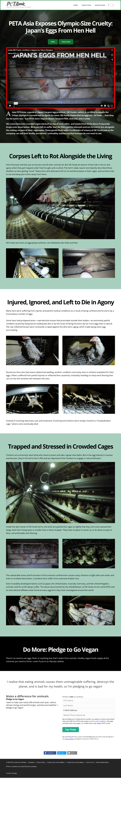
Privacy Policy (41, 762)
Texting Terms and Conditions (75, 762)
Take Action (86, 5)
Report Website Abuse (102, 762)
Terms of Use (90, 762)
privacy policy (69, 739)
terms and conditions (98, 721)
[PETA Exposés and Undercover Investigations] (18, 5)
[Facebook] (108, 5)
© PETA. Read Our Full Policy (16, 762)
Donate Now (100, 5)
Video (75, 5)
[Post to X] (113, 5)
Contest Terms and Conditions (56, 762)
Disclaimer (31, 762)
